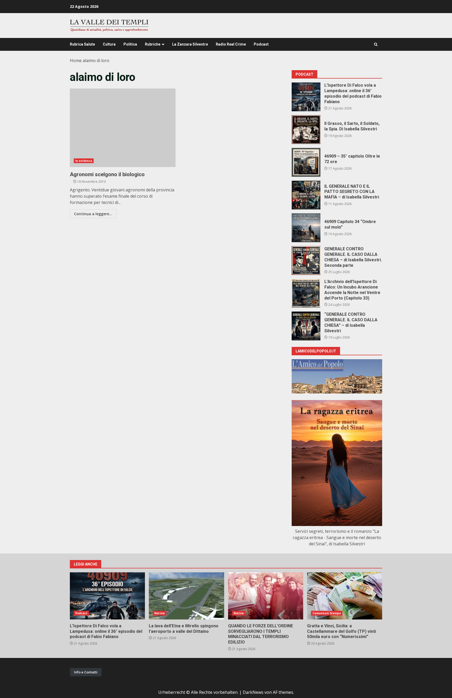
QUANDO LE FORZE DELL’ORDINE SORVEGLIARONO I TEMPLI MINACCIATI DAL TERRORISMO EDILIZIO (265, 595)
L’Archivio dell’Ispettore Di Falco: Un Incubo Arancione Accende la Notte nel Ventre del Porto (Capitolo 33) (306, 293)
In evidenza (83, 161)
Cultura (109, 44)
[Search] (375, 44)
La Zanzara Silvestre (190, 44)
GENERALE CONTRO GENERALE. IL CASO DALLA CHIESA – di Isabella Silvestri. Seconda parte (306, 260)
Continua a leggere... (93, 213)
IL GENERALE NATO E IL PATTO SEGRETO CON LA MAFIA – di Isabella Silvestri (306, 195)
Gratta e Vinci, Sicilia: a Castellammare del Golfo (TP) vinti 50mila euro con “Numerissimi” (344, 595)
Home (76, 60)
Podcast (261, 44)
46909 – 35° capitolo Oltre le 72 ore (306, 162)
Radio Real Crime (231, 44)
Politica (130, 44)
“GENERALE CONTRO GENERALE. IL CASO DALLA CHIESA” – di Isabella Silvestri (306, 326)
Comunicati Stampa (327, 613)
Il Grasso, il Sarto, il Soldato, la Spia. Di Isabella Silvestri (306, 129)
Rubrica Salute (82, 44)
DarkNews (253, 692)
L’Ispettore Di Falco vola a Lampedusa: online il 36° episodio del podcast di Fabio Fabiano (306, 96)
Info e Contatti (86, 672)
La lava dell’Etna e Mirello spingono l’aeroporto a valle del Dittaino (186, 595)
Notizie (159, 613)
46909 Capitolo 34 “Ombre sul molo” (306, 227)
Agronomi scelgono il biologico (123, 127)
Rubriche (152, 44)
